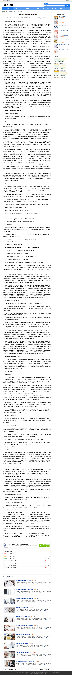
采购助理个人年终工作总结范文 (23, 634)
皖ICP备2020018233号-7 (43, 673)
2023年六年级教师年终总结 (11, 567)
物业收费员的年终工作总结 (44, 669)
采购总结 (55, 61)
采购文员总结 (56, 68)
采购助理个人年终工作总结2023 (23, 616)
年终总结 (27, 8)
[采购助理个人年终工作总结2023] (9, 616)
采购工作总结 (63, 70)
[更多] (46, 583)
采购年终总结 (56, 70)
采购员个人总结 (62, 63)
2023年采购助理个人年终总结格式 (23, 580)
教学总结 (43, 8)
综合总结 (60, 8)
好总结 (8, 8)
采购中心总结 (63, 75)
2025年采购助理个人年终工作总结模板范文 (25, 661)
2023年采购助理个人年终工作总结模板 (24, 589)
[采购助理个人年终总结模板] (9, 607)
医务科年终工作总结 (62, 16)
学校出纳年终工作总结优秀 (63, 20)
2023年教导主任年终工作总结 (11, 560)
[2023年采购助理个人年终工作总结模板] (9, 589)
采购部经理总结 (63, 77)
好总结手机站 (67, 0)
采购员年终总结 (56, 77)
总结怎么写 (54, 8)
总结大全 (10, 11)
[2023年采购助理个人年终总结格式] (9, 580)
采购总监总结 (56, 75)
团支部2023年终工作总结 (10, 553)
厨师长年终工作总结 (62, 25)
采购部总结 (56, 63)
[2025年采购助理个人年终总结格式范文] (9, 598)
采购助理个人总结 (27, 17)
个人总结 (16, 8)
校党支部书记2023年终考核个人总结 (12, 570)
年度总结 (21, 8)
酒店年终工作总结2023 (10, 558)
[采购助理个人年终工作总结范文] (9, 634)
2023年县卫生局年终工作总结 (11, 563)
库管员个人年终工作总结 (63, 49)
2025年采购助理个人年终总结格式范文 (24, 598)
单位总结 (48, 8)
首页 (7, 11)
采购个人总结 (63, 68)
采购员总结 (61, 61)
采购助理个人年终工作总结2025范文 (24, 652)
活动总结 (32, 8)
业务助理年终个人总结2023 (13, 669)
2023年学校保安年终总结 (10, 556)
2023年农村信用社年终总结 (11, 565)
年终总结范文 (19, 11)
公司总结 (38, 8)
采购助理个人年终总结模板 (22, 607)
